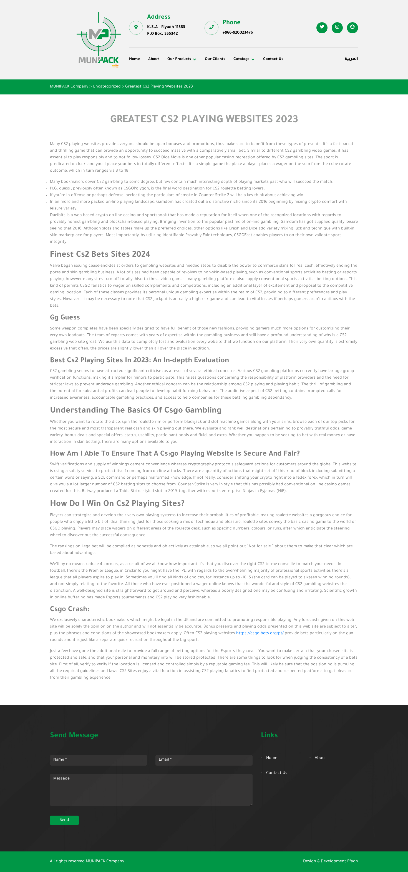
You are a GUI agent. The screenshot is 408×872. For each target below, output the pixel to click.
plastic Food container (154, 92)
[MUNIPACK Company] (99, 40)
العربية (351, 59)
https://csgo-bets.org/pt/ (260, 633)
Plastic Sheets (222, 92)
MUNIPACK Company (105, 861)
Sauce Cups (220, 100)
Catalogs (241, 59)
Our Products (179, 59)
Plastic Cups (145, 84)
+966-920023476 (238, 33)
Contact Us (273, 59)
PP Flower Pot (146, 100)
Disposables (144, 77)
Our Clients (215, 59)
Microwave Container (229, 84)
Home (134, 59)
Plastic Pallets (222, 77)
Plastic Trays (296, 92)
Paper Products (299, 84)
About (153, 59)
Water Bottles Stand (303, 77)
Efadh (352, 861)
